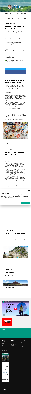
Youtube (11, 391)
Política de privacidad (24, 340)
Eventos (6, 13)
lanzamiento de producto (9, 333)
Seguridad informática (24, 13)
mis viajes (27, 333)
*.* (3, 13)
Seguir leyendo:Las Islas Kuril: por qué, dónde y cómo (13, 221)
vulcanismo (22, 335)
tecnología (6, 335)
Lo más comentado (12, 13)
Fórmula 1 (3, 332)
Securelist (22, 346)
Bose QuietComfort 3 (8, 104)
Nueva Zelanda (4, 334)
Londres (17, 333)
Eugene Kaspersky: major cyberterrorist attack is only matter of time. (6, 374)
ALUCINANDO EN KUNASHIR (15, 234)
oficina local (8, 334)
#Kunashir (11, 230)
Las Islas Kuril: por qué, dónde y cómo (14, 154)
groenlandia (7, 332)
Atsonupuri (19, 276)
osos (20, 164)
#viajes (11, 149)
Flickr (14, 391)
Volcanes (19, 335)
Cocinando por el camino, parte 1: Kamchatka (15, 81)
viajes (16, 335)
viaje (14, 335)
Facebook (13, 7)
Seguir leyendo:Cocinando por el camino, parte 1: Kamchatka (15, 140)
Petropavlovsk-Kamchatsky (19, 118)
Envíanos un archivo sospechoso (23, 342)
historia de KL (11, 332)
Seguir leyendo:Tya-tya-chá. (9, 287)
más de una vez (7, 166)
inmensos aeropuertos (10, 100)
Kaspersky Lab (3, 333)
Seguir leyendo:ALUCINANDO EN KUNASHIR (12, 259)
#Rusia (11, 23)
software (3, 335)
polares (22, 158)
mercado (24, 333)
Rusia (20, 334)
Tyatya (9, 275)
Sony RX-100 (7, 103)
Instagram (16, 7)
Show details (26, 200)
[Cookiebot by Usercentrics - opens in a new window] (26, 190)
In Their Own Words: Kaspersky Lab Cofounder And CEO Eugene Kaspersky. (5, 379)
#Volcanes (14, 23)
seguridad (25, 334)
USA (12, 335)
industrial (15, 332)
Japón (22, 332)
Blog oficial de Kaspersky (24, 345)
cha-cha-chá (11, 236)
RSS (16, 391)
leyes (15, 333)
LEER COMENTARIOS (9, 143)
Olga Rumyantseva (20, 170)
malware (20, 333)
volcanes (10, 164)
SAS (22, 334)
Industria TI (19, 332)
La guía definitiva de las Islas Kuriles (14, 28)
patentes (18, 334)
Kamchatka (7, 164)
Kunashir (16, 275)
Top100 (10, 335)
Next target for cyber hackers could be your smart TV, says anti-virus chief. (5, 368)
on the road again (13, 334)
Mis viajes (18, 13)
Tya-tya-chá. (10, 273)
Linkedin (18, 7)
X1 (16, 103)
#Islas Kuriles (7, 23)
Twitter (15, 7)
